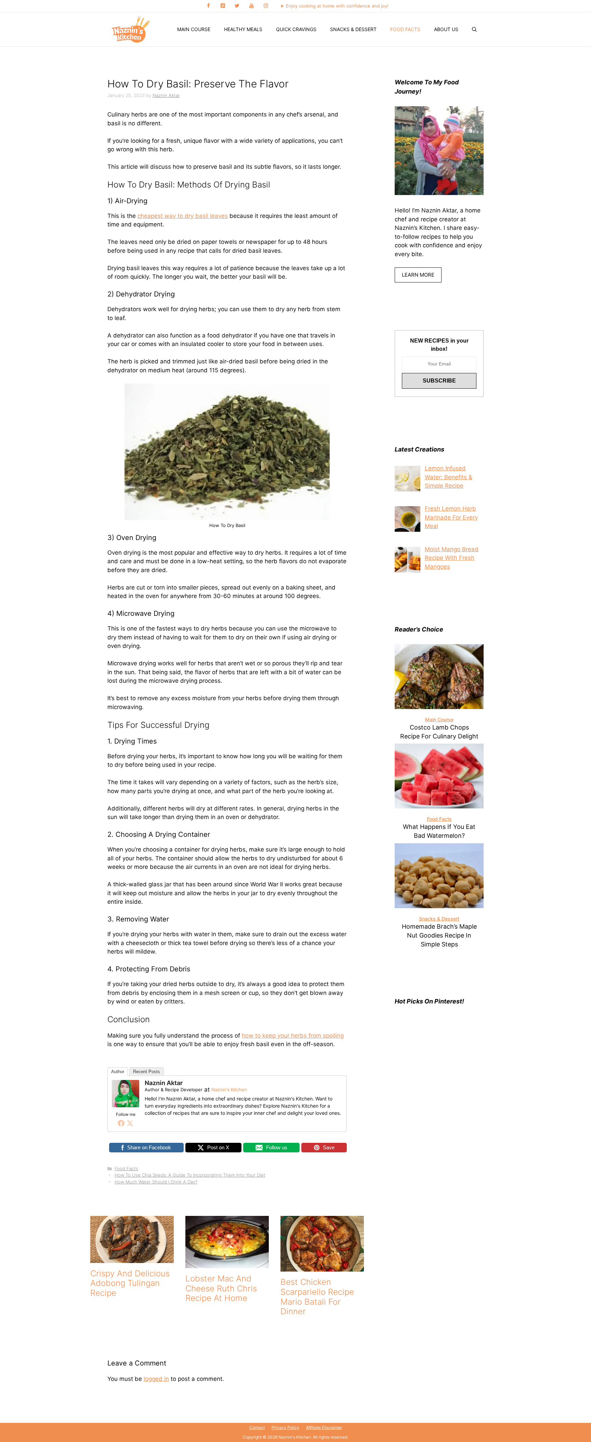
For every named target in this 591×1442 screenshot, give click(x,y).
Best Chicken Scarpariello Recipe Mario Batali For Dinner (317, 1296)
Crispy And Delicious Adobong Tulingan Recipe (130, 1283)
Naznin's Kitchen (229, 1089)
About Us (446, 29)
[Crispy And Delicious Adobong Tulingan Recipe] (132, 1258)
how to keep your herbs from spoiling (293, 1035)
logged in (156, 1378)
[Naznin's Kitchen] (131, 29)
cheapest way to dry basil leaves (182, 215)
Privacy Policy (285, 1427)
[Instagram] (266, 6)
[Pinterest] (222, 6)
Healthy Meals (243, 29)
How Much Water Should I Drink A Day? (156, 1181)
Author (117, 1071)
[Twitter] (237, 6)
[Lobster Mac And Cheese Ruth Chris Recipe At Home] (227, 1263)
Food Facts (405, 29)
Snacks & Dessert (353, 29)
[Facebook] (208, 6)
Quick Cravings (296, 29)
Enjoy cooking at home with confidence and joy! (337, 6)
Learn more (418, 275)
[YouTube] (251, 6)
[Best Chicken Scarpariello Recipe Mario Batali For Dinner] (322, 1267)
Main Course (193, 29)
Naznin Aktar (164, 1082)
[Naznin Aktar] (125, 1105)
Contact (257, 1427)
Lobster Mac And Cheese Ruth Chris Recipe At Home (221, 1288)
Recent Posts (146, 1071)
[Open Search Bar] (474, 29)
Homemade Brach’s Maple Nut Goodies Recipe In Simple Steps (439, 935)
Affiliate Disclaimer (324, 1427)
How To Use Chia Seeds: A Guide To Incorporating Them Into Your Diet (190, 1175)
